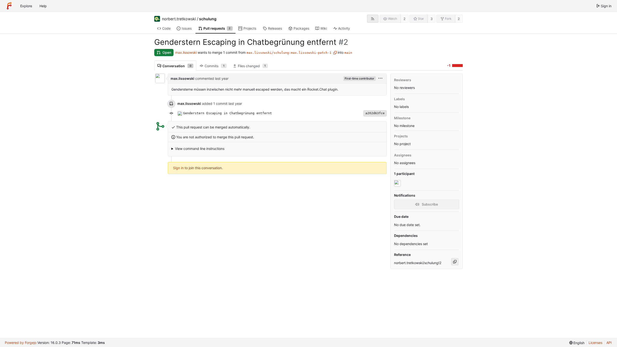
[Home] (9, 5)
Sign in (178, 168)
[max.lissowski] (398, 183)
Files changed (252, 66)
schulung (207, 18)
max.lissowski (186, 52)
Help (43, 6)
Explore (26, 6)
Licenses (595, 342)
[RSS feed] (372, 19)
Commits (214, 66)
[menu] (380, 78)
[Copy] (454, 261)
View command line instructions (199, 149)
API (609, 342)
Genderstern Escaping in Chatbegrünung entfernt (227, 113)
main (348, 52)
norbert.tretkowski (179, 18)
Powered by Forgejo (20, 342)
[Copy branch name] (335, 52)
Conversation (176, 66)
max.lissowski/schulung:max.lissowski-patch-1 (289, 52)
